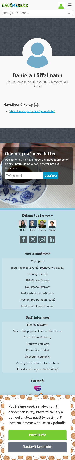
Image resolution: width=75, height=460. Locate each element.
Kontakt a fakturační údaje (37, 306)
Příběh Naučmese (37, 280)
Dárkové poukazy (38, 343)
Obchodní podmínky (37, 356)
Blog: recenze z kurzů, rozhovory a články (37, 267)
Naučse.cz (15, 5)
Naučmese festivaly (37, 286)
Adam (52, 230)
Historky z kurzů (37, 274)
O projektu (37, 261)
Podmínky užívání (37, 350)
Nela (22, 230)
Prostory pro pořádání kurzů (37, 299)
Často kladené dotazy (37, 337)
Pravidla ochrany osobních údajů (37, 369)
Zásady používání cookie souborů (37, 363)
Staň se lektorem (37, 324)
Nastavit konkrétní (37, 446)
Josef (33, 230)
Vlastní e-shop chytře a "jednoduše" (32, 111)
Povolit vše (37, 435)
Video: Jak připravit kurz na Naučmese (37, 331)
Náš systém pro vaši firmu (37, 293)
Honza (42, 230)
